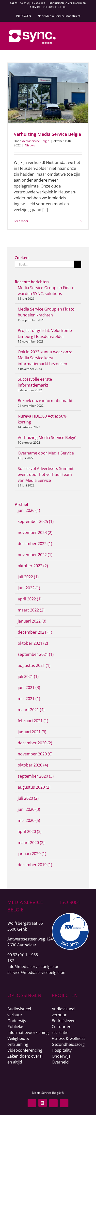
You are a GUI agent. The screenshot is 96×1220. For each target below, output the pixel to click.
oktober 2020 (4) (33, 765)
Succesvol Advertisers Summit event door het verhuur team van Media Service (46, 474)
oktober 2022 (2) (33, 565)
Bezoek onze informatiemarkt (45, 400)
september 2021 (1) (36, 654)
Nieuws (30, 145)
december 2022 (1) (35, 543)
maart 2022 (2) (31, 610)
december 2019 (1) (35, 864)
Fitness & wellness (68, 1038)
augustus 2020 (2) (34, 787)
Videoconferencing (24, 1050)
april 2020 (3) (30, 831)
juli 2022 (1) (28, 576)
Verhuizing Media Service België (47, 134)
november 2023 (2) (35, 532)
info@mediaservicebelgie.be (33, 966)
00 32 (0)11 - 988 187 (32, 3)
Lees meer (21, 221)
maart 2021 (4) (31, 709)
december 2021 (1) (35, 632)
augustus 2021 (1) (34, 665)
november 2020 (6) (35, 754)
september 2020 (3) (36, 776)
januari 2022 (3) (32, 621)
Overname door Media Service (46, 453)
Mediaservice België (35, 141)
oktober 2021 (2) (33, 643)
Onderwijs (16, 1020)
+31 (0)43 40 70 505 (54, 7)
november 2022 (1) (35, 554)
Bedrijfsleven (64, 1020)
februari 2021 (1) (33, 720)
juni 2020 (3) (29, 809)
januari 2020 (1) (32, 853)
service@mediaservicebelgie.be (36, 972)
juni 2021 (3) (29, 687)
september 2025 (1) (36, 521)
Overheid (60, 1062)
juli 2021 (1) (28, 676)
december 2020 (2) (35, 743)
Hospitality (62, 1050)
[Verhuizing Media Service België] (48, 93)
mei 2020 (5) (29, 820)
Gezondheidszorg (68, 1044)
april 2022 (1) (30, 599)
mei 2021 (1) (29, 698)
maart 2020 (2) (31, 842)
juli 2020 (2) (28, 798)
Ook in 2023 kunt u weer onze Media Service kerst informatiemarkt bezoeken (45, 357)
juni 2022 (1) (29, 588)
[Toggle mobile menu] (87, 33)
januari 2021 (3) (32, 732)
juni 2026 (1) (29, 510)
